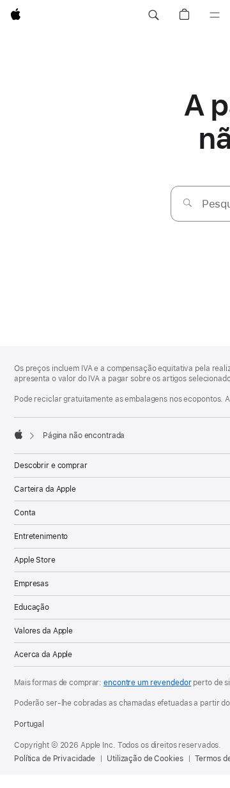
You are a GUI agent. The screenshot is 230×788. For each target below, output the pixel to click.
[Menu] (214, 15)
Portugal (29, 724)
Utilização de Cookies (145, 758)
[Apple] (18, 434)
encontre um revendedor (147, 682)
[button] (153, 15)
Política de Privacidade (54, 758)
